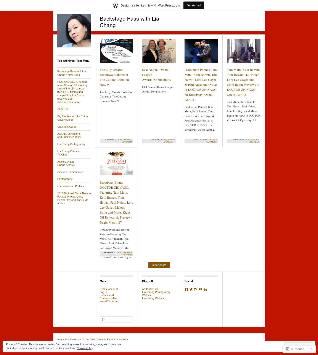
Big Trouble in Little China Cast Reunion (72, 118)
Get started (194, 5)
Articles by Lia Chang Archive (66, 163)
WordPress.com (109, 301)
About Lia (63, 109)
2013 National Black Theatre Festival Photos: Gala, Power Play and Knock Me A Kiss (74, 198)
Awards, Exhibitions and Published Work (69, 135)
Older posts (159, 265)
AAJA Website (150, 289)
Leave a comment (127, 141)
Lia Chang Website (153, 298)
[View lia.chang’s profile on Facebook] (186, 289)
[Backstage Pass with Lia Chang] (74, 46)
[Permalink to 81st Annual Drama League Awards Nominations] (159, 52)
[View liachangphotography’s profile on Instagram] (196, 289)
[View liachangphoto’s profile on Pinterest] (200, 289)
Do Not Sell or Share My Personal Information (105, 339)
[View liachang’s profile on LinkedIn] (205, 289)
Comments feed (109, 298)
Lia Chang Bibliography (71, 144)
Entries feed (107, 295)
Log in (103, 292)
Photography (64, 179)
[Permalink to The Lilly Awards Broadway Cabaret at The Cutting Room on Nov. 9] (116, 52)
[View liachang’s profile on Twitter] (191, 289)
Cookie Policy (85, 348)
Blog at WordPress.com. (69, 339)
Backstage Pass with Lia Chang (129, 21)
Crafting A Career (67, 126)
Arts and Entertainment (70, 172)
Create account (109, 289)
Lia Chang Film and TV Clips (68, 153)
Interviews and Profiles (70, 186)
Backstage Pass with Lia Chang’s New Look (71, 73)
